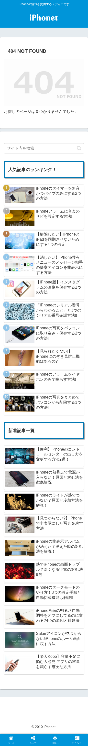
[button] (79, 148)
